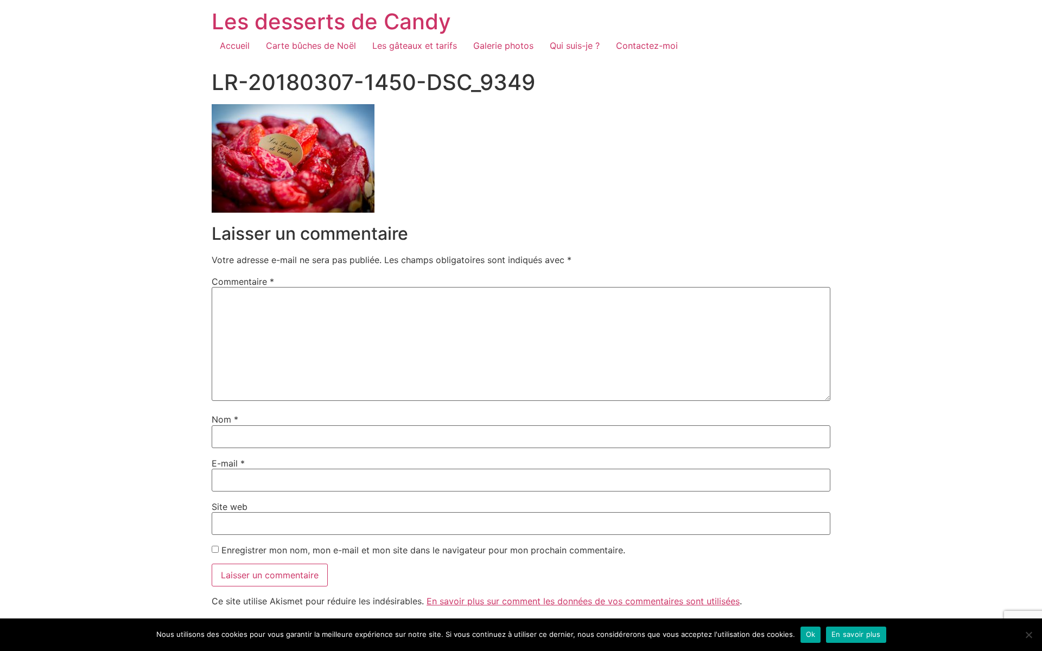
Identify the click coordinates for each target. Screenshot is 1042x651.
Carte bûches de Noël (311, 45)
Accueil (235, 45)
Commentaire (243, 281)
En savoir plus (856, 634)
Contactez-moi (647, 45)
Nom (225, 419)
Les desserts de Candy (331, 21)
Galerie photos (503, 45)
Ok (811, 634)
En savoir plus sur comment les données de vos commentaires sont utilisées (583, 601)
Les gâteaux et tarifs (414, 45)
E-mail (228, 463)
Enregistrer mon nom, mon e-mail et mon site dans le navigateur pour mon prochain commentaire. (423, 550)
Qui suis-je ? (575, 45)
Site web (229, 506)
